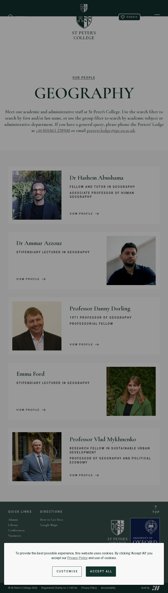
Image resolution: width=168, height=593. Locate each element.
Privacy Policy (77, 558)
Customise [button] (67, 571)
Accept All (101, 571)
